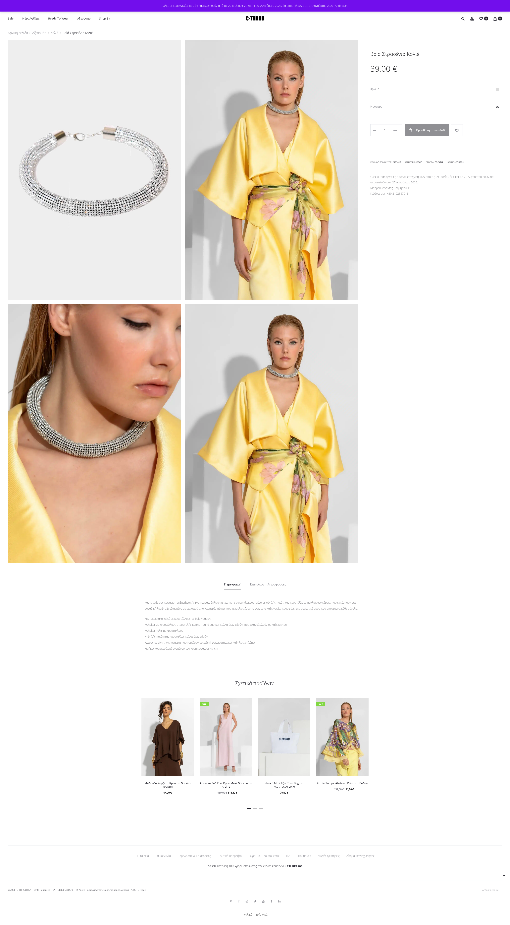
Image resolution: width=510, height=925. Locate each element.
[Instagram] (247, 901)
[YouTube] (263, 901)
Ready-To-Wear (58, 18)
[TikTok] (255, 901)
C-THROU (459, 162)
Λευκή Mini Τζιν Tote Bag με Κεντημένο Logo (284, 784)
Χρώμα (374, 89)
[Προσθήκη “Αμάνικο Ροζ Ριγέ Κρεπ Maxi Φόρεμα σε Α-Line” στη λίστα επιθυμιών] (247, 703)
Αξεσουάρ (83, 18)
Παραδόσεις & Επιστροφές (194, 856)
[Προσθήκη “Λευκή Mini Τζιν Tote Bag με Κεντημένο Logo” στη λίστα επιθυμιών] (305, 703)
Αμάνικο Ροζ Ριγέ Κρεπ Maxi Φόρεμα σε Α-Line (226, 784)
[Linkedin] (279, 901)
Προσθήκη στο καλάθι (430, 130)
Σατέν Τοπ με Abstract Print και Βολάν (342, 783)
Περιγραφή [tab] (232, 584)
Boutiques (304, 856)
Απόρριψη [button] (341, 6)
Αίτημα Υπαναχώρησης (360, 856)
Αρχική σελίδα (18, 33)
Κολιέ (54, 33)
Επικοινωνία (163, 856)
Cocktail (439, 162)
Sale (11, 18)
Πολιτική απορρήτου (230, 856)
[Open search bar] (463, 18)
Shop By (104, 18)
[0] (481, 18)
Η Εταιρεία (142, 856)
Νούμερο (376, 106)
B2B (288, 856)
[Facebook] (239, 901)
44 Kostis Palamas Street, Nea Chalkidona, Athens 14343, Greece (110, 890)
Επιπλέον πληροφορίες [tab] (268, 584)
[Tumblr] (271, 901)
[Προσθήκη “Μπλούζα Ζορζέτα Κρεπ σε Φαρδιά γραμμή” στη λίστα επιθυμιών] (189, 703)
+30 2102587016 (397, 193)
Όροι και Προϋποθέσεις (265, 856)
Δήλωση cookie (490, 890)
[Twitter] (231, 901)
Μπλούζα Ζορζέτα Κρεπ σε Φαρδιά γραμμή (167, 784)
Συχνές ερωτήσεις (329, 856)
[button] (497, 89)
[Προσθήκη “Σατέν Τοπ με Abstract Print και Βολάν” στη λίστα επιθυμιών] (364, 703)
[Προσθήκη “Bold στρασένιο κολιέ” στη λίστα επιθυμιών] (457, 130)
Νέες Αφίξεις (30, 18)
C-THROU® (23, 890)
